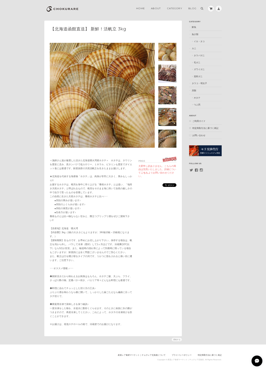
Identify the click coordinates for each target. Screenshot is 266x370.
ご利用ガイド (198, 121)
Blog (192, 8)
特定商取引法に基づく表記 (205, 128)
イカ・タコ (199, 41)
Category (174, 8)
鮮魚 (194, 27)
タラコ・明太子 (199, 83)
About (156, 8)
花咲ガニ (198, 76)
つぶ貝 (197, 104)
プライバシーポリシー (182, 355)
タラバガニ (199, 55)
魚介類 (195, 34)
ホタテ (197, 98)
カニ (194, 48)
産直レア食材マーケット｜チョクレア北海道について (142, 355)
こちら (144, 172)
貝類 (194, 90)
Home (140, 8)
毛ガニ (197, 62)
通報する (176, 340)
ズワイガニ (199, 69)
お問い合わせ (198, 135)
